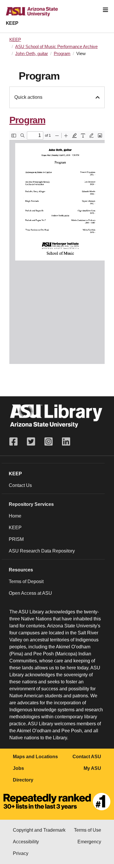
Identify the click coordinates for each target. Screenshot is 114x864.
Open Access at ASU (30, 593)
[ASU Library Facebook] (15, 441)
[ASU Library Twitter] (31, 441)
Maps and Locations (35, 756)
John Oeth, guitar (31, 53)
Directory (23, 779)
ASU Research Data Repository (42, 550)
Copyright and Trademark (39, 830)
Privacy (20, 853)
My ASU (92, 768)
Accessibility (26, 841)
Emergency (89, 841)
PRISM (16, 539)
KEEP (12, 23)
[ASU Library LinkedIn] (66, 441)
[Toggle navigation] (105, 10)
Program (62, 53)
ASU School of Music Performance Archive (56, 46)
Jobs (18, 768)
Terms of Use (87, 830)
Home (15, 515)
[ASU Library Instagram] (48, 441)
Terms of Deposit (26, 581)
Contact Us (20, 485)
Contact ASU (86, 756)
